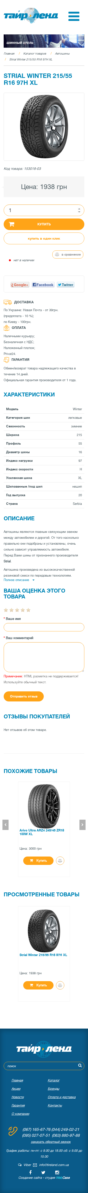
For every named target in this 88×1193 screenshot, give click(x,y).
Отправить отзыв (23, 696)
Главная (9, 53)
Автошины (62, 53)
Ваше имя (13, 619)
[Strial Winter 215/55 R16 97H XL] (44, 127)
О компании (20, 1114)
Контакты (55, 1105)
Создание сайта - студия (44, 1177)
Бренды (53, 1089)
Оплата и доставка (62, 1097)
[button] (73, 20)
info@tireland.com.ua (54, 1165)
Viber (26, 1165)
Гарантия (18, 1105)
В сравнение (71, 254)
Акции (15, 1089)
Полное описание (17, 580)
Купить (44, 224)
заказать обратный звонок (51, 1142)
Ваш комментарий (19, 638)
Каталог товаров (34, 53)
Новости (17, 1097)
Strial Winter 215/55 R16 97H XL (30, 59)
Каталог (53, 1080)
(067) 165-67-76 (36, 1129)
